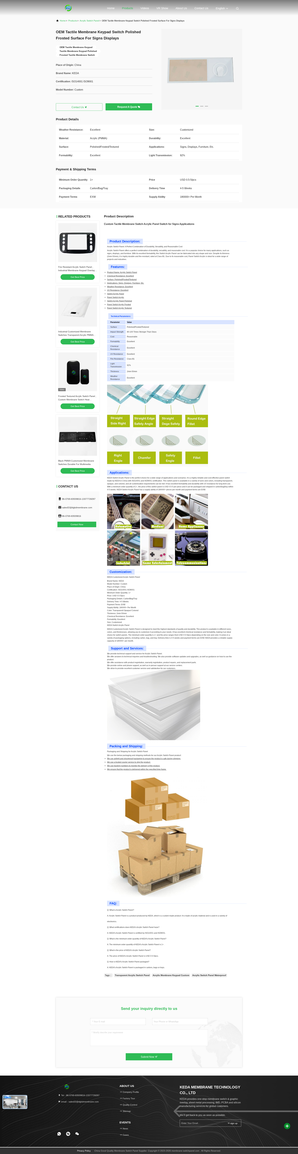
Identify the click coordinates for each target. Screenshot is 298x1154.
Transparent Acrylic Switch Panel (132, 975)
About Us (181, 8)
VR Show (162, 8)
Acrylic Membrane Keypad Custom (171, 975)
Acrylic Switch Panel (89, 20)
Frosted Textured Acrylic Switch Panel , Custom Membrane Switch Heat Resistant (77, 399)
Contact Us (201, 8)
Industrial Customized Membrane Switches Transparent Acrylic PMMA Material (75, 335)
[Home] (68, 8)
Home (111, 8)
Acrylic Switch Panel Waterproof (209, 975)
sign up (233, 1123)
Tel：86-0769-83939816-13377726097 (80, 1095)
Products (127, 8)
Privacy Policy (84, 1150)
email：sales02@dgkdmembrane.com (80, 1101)
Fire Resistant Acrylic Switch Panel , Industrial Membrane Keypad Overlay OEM (76, 270)
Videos (144, 8)
